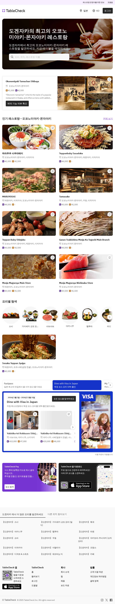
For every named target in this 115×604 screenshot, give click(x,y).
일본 (85, 10)
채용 (63, 581)
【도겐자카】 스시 (10, 522)
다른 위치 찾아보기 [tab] (57, 514)
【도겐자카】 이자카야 (12, 547)
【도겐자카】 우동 (48, 538)
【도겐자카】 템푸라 (49, 531)
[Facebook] (111, 600)
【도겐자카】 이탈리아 (50, 547)
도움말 (110, 2)
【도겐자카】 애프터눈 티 (51, 554)
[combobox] (39, 57)
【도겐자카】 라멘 (86, 531)
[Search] (12, 57)
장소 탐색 (9, 487)
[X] (106, 600)
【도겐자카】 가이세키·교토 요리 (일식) (56, 523)
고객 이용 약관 (96, 572)
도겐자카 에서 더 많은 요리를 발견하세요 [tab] (22, 514)
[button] (19, 157)
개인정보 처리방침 (98, 576)
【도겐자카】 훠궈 (86, 522)
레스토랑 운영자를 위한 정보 (93, 2)
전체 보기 (108, 118)
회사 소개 (65, 572)
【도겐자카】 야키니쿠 (12, 531)
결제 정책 (94, 581)
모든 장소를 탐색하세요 (64, 399)
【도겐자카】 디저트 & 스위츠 (15, 554)
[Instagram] (102, 600)
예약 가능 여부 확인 (17, 103)
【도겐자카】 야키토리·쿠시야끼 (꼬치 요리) (95, 539)
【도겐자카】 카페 (86, 554)
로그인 (107, 10)
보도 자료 (65, 585)
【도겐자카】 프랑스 (87, 547)
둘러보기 (35, 576)
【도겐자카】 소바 (10, 538)
